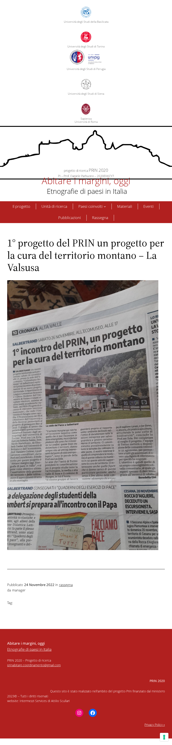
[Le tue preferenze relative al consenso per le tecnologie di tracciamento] (164, 737)
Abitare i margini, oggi (86, 180)
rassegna (66, 584)
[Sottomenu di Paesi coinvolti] (105, 206)
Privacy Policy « (154, 725)
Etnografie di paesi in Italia (86, 191)
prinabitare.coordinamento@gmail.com (34, 665)
